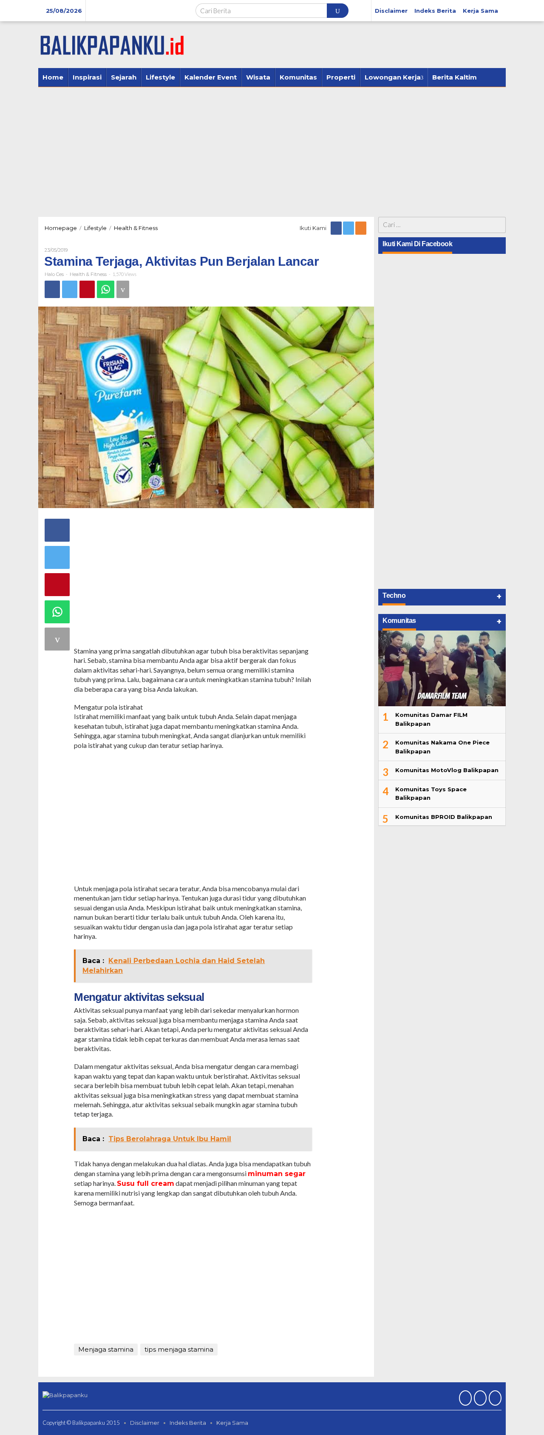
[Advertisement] (272, 150)
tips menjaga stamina (178, 1349)
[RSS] (361, 228)
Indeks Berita (188, 1422)
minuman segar (277, 1174)
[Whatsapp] (105, 289)
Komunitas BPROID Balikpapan (443, 816)
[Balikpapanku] (112, 44)
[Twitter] (349, 228)
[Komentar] (122, 289)
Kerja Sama (232, 1422)
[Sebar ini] (52, 289)
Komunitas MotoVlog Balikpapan (447, 770)
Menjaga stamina (105, 1349)
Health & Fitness (88, 274)
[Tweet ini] (69, 289)
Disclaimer (144, 1422)
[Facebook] (337, 228)
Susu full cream (145, 1183)
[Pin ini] (87, 289)
